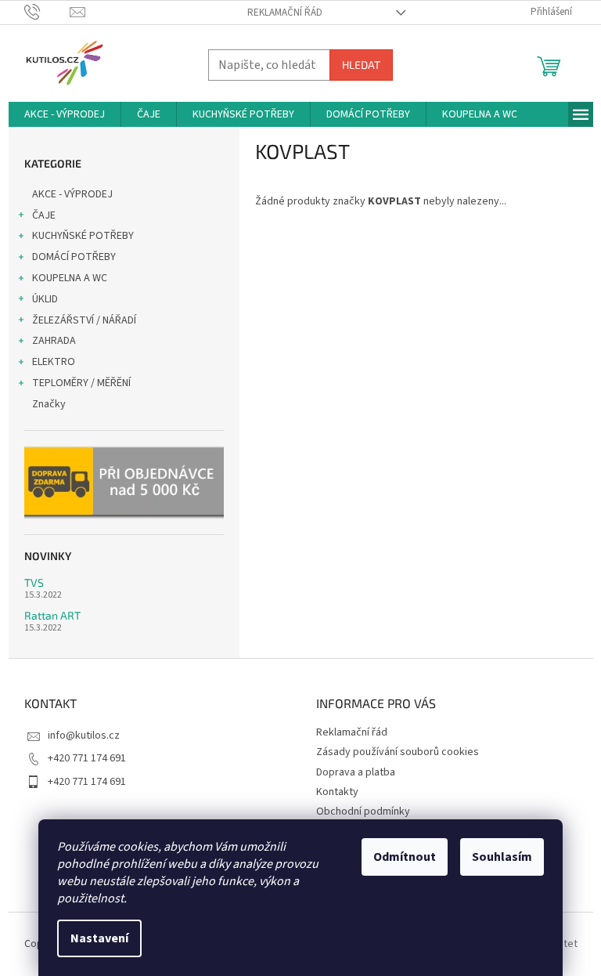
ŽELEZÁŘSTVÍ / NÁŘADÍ (84, 320)
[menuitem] (65, 114)
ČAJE (44, 215)
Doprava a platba (355, 772)
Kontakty (337, 792)
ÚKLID (45, 299)
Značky (49, 404)
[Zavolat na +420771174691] (47, 12)
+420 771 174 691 (87, 758)
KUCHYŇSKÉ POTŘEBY (83, 236)
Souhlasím (502, 857)
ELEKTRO (53, 362)
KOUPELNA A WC (69, 278)
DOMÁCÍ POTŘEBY (74, 257)
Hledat (361, 64)
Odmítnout (404, 857)
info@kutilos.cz (84, 735)
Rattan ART (52, 615)
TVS (34, 582)
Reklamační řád (284, 12)
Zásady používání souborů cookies (397, 752)
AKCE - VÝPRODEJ (72, 194)
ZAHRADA (54, 341)
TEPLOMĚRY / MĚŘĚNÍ (81, 383)
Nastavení (99, 938)
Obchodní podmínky (363, 811)
